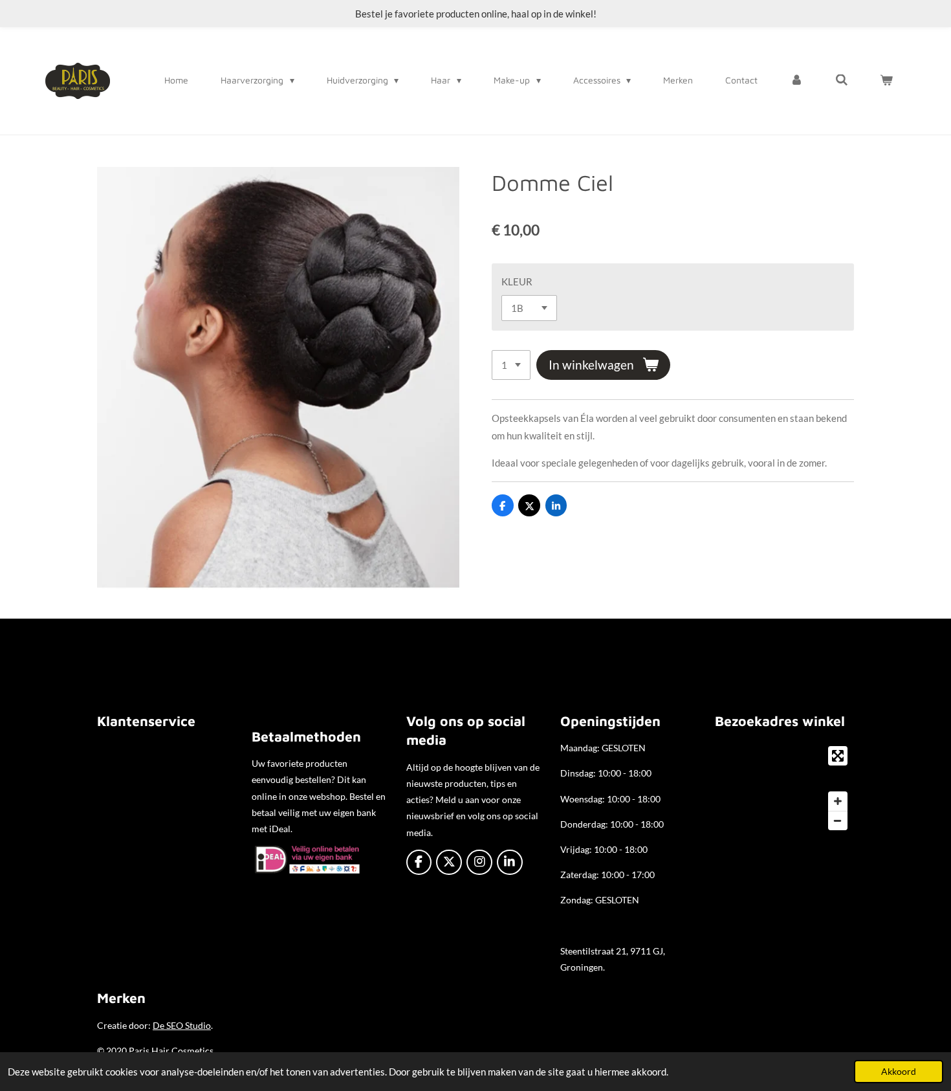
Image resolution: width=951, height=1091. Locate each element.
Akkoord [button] (898, 1071)
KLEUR (516, 281)
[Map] (784, 788)
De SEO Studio (182, 1025)
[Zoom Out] (837, 820)
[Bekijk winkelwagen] (886, 80)
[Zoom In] (837, 801)
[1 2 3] (511, 365)
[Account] (796, 80)
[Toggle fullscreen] (837, 756)
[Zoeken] (841, 80)
